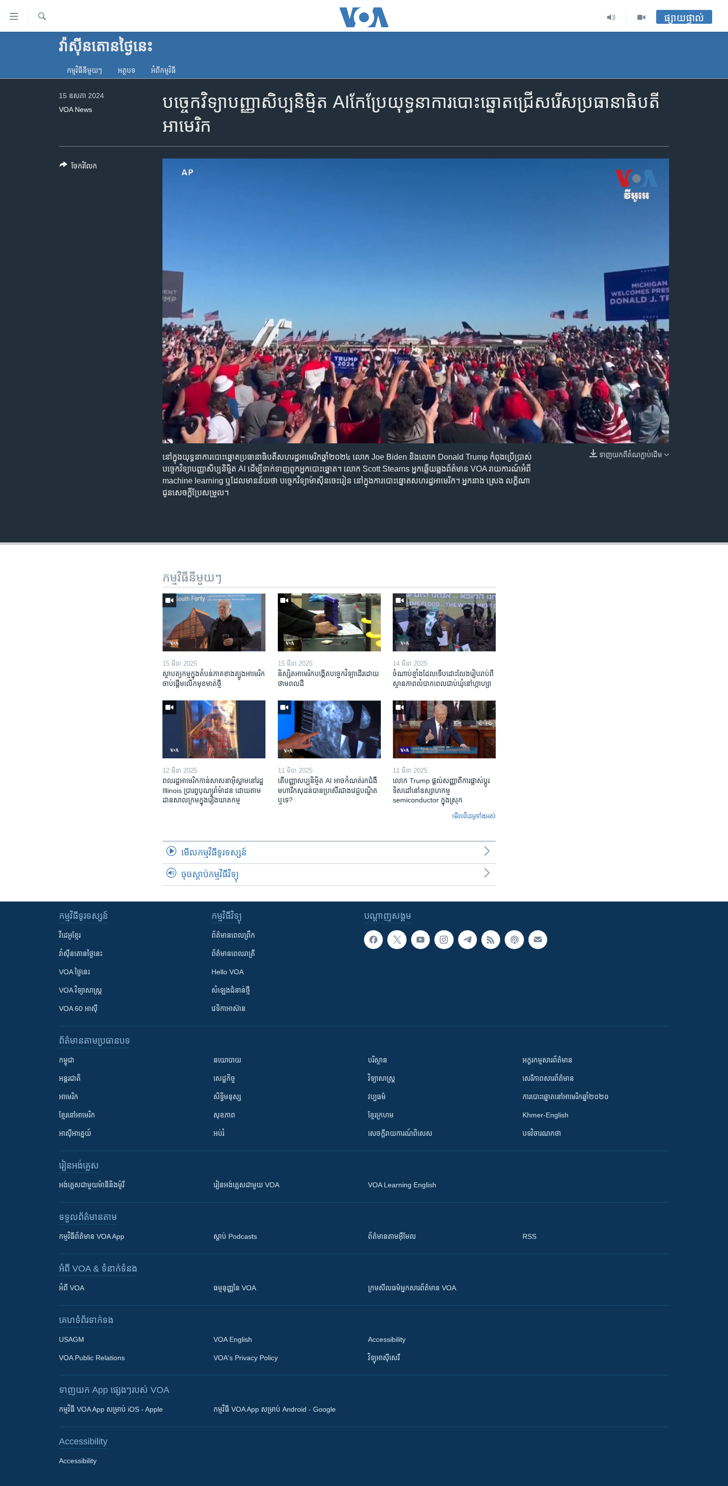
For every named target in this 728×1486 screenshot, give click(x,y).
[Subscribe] (537, 939)
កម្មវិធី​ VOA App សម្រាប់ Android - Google (274, 1409)
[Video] (641, 17)
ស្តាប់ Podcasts (235, 1236)
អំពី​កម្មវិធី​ (163, 70)
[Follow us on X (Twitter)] (396, 939)
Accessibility (387, 1339)
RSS (529, 1236)
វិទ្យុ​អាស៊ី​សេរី (384, 1358)
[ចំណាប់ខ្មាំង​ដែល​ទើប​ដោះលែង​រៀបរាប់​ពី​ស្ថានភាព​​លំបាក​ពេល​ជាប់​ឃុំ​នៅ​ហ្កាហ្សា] (444, 622)
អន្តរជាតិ (70, 1078)
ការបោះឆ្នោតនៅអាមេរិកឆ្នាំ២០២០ (565, 1097)
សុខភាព (224, 1115)
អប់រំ (218, 1133)
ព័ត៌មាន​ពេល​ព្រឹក (233, 935)
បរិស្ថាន (377, 1060)
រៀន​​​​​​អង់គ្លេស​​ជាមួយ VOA (246, 1185)
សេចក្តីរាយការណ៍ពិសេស (400, 1133)
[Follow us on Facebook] (373, 939)
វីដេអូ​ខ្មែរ (70, 935)
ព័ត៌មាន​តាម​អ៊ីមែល (392, 1236)
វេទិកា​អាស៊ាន (228, 1008)
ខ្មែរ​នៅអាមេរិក (77, 1115)
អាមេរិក (68, 1097)
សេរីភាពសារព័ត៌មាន (548, 1078)
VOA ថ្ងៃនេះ (74, 972)
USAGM (71, 1339)
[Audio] (611, 17)
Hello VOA (227, 972)
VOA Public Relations (92, 1358)
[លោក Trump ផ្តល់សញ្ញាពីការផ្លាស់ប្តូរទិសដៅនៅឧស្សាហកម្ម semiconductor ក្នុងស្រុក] (444, 729)
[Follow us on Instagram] (443, 939)
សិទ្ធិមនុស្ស (227, 1097)
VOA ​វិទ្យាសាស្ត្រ (80, 990)
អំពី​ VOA (71, 1288)
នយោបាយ (227, 1060)
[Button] (78, 168)
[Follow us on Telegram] (467, 939)
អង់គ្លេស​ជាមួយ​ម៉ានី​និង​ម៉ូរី (91, 1185)
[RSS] (490, 939)
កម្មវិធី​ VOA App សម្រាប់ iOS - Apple (111, 1409)
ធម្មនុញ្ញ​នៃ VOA (234, 1288)
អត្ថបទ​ (126, 70)
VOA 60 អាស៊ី (78, 1008)
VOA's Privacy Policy (245, 1358)
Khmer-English (545, 1115)
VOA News (75, 109)
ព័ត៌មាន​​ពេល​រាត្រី (233, 953)
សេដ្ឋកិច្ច (224, 1078)
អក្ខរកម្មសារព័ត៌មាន (547, 1060)
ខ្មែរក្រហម (381, 1115)
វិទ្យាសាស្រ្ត (381, 1078)
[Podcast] (514, 939)
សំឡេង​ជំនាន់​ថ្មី (230, 990)
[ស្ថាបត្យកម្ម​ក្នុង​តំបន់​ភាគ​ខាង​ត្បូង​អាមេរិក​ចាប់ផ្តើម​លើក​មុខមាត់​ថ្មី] (213, 622)
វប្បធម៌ (377, 1097)
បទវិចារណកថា (541, 1133)
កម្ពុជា (66, 1060)
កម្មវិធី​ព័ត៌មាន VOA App (91, 1236)
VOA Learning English (402, 1185)
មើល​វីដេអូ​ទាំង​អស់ (474, 816)
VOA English (232, 1339)
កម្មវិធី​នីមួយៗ (84, 70)
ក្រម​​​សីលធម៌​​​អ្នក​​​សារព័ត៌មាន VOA (412, 1288)
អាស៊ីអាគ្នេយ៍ (75, 1133)
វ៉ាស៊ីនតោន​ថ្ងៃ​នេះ (81, 953)
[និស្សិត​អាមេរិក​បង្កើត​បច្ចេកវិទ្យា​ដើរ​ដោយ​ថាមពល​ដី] (329, 622)
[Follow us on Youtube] (420, 939)
